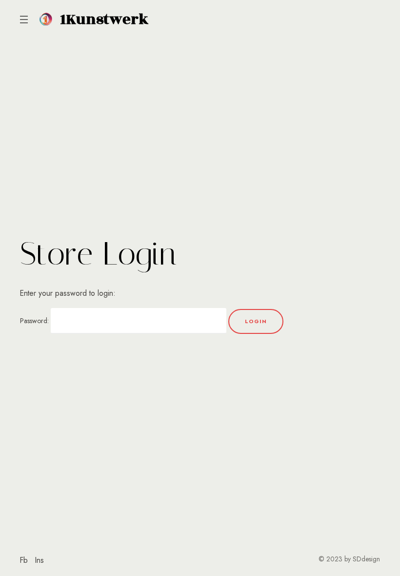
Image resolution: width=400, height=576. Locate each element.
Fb (24, 560)
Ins (39, 560)
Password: (35, 321)
